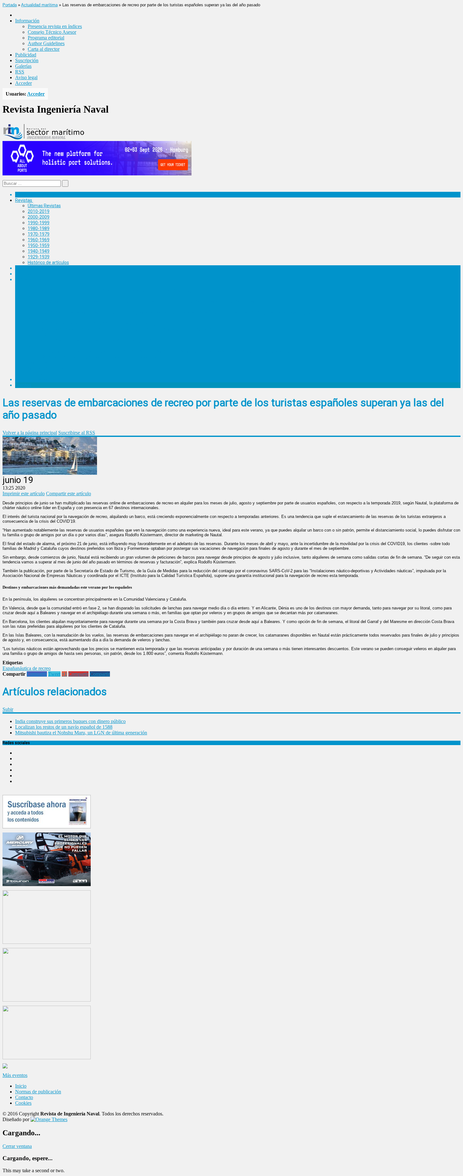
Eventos (23, 385)
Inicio (20, 1086)
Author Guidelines (46, 43)
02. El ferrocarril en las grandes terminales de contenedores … (101, 356)
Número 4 (37, 306)
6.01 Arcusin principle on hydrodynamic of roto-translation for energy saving (115, 290)
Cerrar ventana (17, 1146)
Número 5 (37, 295)
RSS (19, 71)
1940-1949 (38, 251)
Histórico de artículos (48, 262)
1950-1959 (38, 245)
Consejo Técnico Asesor (52, 32)
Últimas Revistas (44, 205)
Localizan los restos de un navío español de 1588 (63, 727)
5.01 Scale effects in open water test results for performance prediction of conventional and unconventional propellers (158, 301)
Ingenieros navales (33, 379)
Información (40, 373)
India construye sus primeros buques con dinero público (70, 721)
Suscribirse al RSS (76, 432)
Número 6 (37, 284)
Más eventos (15, 1075)
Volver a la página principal (30, 432)
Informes (24, 273)
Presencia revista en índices (55, 26)
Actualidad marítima (39, 5)
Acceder (23, 83)
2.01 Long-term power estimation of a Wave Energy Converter (101, 340)
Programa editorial (46, 37)
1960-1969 (38, 239)
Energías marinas (32, 268)
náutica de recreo (34, 668)
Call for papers (42, 362)
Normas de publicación (50, 368)
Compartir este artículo (68, 493)
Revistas (23, 200)
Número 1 (37, 345)
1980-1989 (38, 228)
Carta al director (44, 49)
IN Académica (29, 279)
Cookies (23, 1103)
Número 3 (37, 317)
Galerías (23, 66)
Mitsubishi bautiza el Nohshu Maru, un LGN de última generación (81, 732)
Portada (10, 5)
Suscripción (26, 60)
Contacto (24, 1097)
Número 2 (37, 334)
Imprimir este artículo (24, 493)
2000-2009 (38, 217)
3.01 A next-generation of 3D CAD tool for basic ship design (98, 323)
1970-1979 (38, 234)
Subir (8, 709)
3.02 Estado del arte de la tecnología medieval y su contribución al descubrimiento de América (133, 329)
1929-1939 (38, 256)
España (10, 668)
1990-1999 (38, 222)
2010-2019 (38, 211)
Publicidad (25, 54)
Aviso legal (26, 77)
